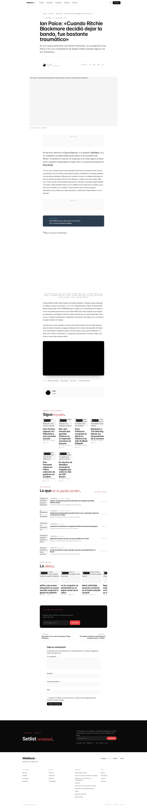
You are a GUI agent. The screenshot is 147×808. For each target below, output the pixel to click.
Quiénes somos (79, 797)
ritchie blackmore (84, 380)
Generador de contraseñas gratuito (84, 788)
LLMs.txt (103, 778)
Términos (115, 804)
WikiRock (30, 2)
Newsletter (104, 775)
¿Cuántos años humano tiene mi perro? (85, 785)
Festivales (67, 2)
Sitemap (103, 781)
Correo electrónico (53, 681)
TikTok (121, 758)
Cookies (122, 804)
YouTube (115, 758)
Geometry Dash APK (80, 794)
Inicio (45, 13)
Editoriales (25, 781)
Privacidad (107, 804)
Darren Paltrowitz (71, 152)
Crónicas (51, 772)
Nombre (50, 673)
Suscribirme (75, 622)
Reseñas (24, 775)
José (50, 64)
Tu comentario (51, 656)
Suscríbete (116, 2)
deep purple (64, 380)
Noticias (41, 2)
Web (48, 690)
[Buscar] (110, 2)
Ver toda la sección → (101, 491)
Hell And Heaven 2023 (81, 772)
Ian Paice (73, 380)
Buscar (103, 772)
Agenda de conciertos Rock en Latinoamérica (83, 779)
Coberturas (58, 2)
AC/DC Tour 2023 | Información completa (86, 775)
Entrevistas (50, 2)
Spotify (77, 791)
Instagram (103, 758)
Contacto (74, 2)
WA (98, 64)
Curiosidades (52, 781)
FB (94, 64)
